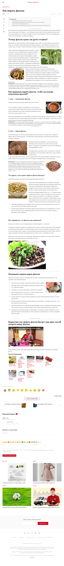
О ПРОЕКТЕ (13, 537)
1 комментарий (58, 396)
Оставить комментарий (32, 398)
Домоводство (6, 6)
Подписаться (43, 523)
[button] (3, 405)
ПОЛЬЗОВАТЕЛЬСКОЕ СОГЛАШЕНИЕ (45, 537)
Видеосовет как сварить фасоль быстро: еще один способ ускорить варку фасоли (31, 25)
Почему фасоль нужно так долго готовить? (22, 20)
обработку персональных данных (37, 450)
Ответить (9, 424)
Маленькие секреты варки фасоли (20, 23)
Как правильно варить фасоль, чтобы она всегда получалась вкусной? (29, 22)
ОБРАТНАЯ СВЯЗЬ (30, 537)
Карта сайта (32, 557)
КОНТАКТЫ (21, 537)
